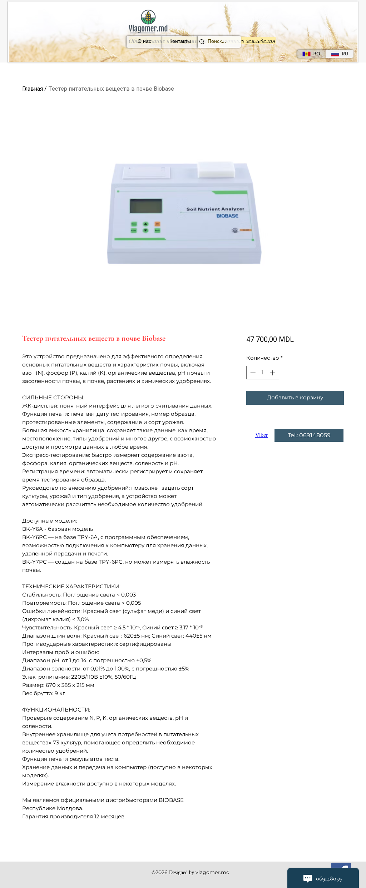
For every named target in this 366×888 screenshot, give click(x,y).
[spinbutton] (262, 372)
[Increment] (273, 372)
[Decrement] (252, 372)
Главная (32, 88)
